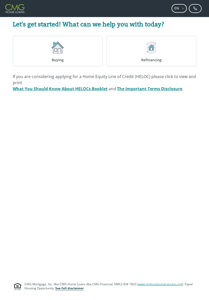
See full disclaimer (69, 288)
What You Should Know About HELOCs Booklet (60, 89)
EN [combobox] (176, 8)
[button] (183, 8)
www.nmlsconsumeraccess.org (160, 284)
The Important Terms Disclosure (149, 89)
